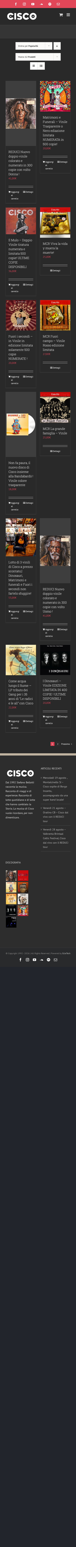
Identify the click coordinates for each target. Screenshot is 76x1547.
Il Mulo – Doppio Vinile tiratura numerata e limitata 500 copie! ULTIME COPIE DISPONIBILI (20, 253)
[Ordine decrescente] (57, 46)
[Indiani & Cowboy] (22, 899)
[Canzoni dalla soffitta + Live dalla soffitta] (22, 887)
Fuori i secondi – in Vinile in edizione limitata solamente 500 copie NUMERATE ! (20, 347)
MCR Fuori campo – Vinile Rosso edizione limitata (54, 343)
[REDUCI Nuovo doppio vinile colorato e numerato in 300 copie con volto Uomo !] (55, 550)
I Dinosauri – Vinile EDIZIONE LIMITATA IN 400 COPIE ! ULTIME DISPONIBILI (55, 690)
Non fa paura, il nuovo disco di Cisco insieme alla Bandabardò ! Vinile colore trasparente (20, 474)
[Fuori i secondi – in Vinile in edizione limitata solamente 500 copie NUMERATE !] (21, 315)
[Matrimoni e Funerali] (22, 910)
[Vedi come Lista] (41, 66)
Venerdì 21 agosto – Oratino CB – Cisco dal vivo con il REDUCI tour (55, 814)
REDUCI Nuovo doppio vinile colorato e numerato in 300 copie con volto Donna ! (20, 163)
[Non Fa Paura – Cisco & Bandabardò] (11, 887)
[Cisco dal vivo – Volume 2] (11, 922)
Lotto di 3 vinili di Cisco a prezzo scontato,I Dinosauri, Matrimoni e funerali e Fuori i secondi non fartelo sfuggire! (20, 577)
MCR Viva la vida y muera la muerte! (55, 248)
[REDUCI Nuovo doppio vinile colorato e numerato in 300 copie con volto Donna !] (21, 113)
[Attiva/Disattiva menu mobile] (68, 15)
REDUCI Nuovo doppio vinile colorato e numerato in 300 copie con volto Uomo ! (55, 600)
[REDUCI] (11, 875)
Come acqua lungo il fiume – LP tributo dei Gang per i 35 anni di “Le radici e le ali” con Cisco (20, 692)
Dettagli (29, 191)
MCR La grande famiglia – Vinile (55, 431)
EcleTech (66, 953)
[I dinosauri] (11, 910)
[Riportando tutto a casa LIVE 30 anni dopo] (22, 875)
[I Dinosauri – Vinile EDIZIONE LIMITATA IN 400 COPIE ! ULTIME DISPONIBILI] (55, 660)
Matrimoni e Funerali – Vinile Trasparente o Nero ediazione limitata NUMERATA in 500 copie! (55, 130)
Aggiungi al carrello (15, 195)
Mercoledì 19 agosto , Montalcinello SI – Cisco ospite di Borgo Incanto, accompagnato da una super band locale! (55, 788)
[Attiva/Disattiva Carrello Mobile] (61, 15)
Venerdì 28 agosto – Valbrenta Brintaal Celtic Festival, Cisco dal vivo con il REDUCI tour (55, 838)
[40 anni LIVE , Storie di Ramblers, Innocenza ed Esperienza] (11, 899)
